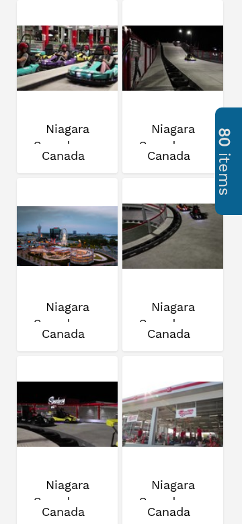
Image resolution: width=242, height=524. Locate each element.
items (224, 161)
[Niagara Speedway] (67, 58)
